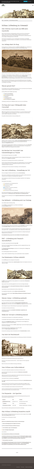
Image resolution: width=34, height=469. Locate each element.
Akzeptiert (25, 1)
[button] (33, 5)
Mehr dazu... (30, 1)
